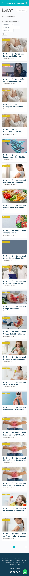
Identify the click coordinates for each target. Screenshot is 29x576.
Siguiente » (26, 547)
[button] (25, 571)
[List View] (5, 34)
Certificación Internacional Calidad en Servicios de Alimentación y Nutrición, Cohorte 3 (14, 282)
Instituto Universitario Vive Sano (14, 3)
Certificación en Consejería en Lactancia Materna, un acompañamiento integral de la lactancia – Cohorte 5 (14, 105)
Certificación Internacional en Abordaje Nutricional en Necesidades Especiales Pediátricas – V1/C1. (14, 509)
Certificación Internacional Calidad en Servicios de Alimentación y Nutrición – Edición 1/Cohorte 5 (14, 257)
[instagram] (17, 572)
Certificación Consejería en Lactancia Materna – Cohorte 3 (13, 80)
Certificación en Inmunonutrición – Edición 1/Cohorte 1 (14, 156)
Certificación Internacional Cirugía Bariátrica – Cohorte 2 (14, 307)
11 (24, 547)
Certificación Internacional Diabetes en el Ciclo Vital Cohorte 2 (14, 408)
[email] (11, 572)
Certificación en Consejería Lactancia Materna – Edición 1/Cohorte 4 (12, 131)
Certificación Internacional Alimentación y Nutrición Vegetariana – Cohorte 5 (14, 206)
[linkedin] (19, 572)
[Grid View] (3, 34)
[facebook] (14, 572)
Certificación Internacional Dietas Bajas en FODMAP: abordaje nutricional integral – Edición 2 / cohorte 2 (14, 459)
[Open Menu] (2, 3)
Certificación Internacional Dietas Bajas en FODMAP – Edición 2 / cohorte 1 (14, 434)
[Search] (26, 3)
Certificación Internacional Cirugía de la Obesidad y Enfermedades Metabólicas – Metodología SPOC (14, 333)
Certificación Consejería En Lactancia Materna (13, 55)
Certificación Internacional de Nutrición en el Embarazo (14, 383)
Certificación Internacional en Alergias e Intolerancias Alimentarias (14, 535)
